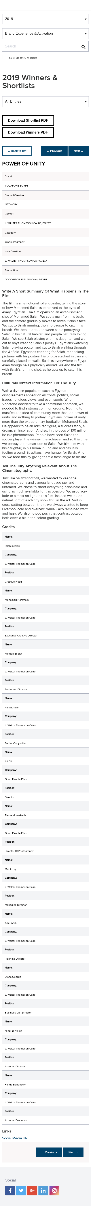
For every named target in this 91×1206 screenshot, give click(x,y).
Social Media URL (15, 1138)
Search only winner (23, 58)
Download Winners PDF (28, 132)
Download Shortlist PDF (28, 120)
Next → (78, 151)
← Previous (54, 151)
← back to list (17, 151)
